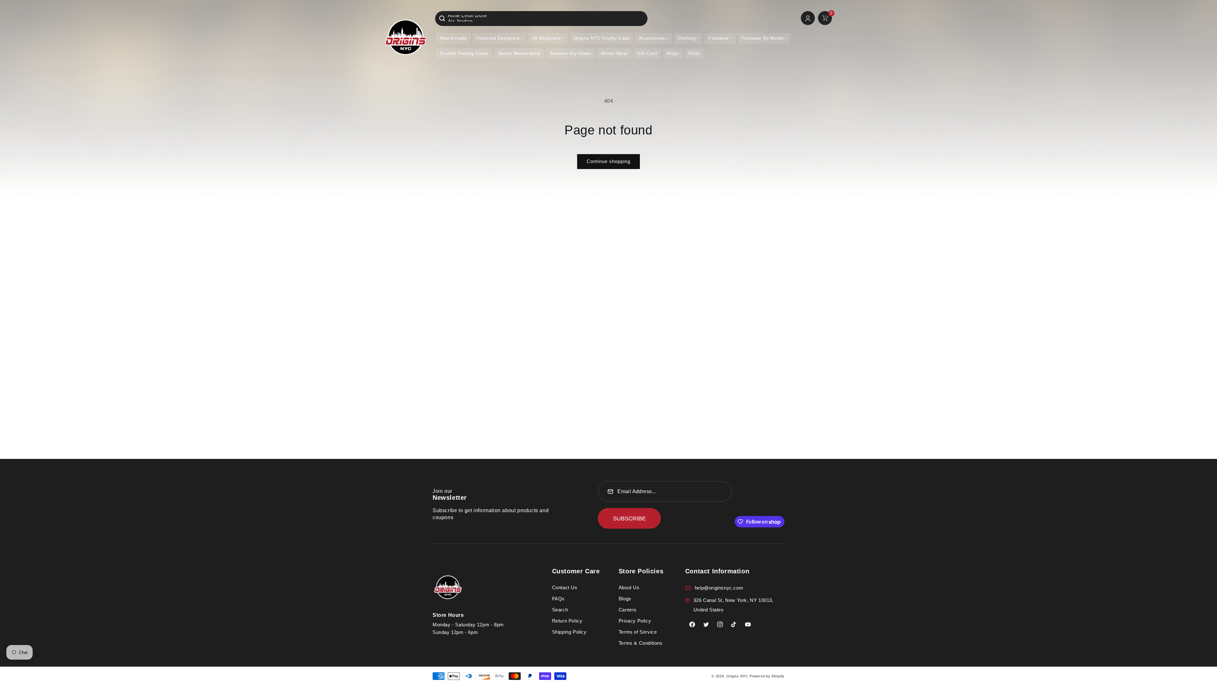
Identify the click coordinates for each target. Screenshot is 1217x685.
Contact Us (564, 587)
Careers (628, 609)
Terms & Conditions (641, 643)
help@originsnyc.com (719, 587)
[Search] (442, 18)
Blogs (625, 598)
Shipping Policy (569, 632)
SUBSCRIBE (629, 518)
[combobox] (541, 18)
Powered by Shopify (767, 676)
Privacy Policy (635, 620)
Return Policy (567, 620)
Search (560, 609)
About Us (629, 587)
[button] (499, 38)
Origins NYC (737, 676)
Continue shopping (608, 161)
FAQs (558, 598)
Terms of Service (638, 632)
